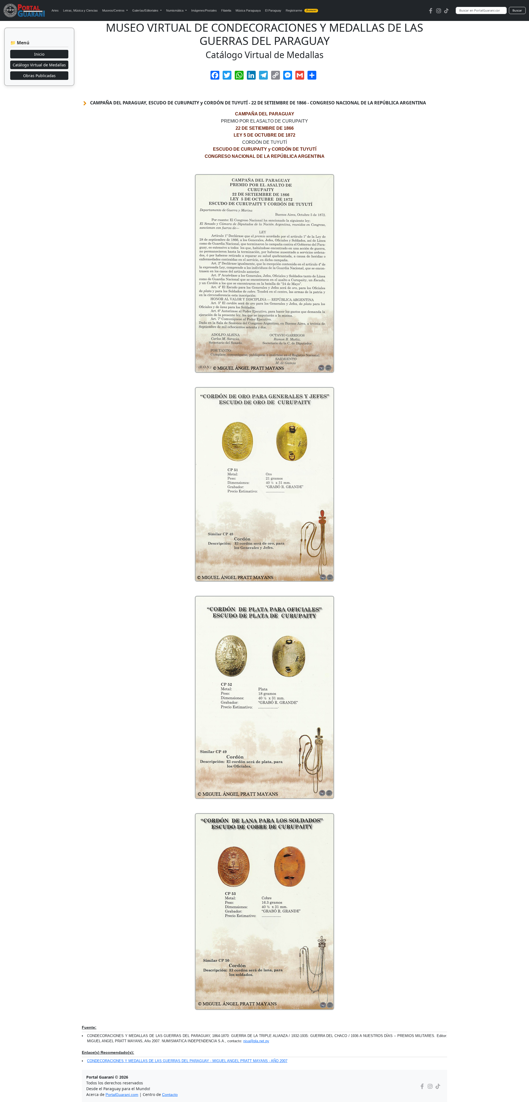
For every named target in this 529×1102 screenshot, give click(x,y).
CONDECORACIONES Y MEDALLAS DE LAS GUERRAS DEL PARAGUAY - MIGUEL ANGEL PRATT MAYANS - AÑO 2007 (187, 1061)
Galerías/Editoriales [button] (145, 10)
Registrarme (301, 10)
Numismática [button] (175, 10)
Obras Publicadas (39, 75)
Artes (55, 10)
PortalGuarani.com (122, 1094)
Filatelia (226, 10)
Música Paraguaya (248, 10)
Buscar (517, 10)
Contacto (170, 1094)
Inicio (39, 54)
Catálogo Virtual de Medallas (39, 64)
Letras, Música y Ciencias (80, 10)
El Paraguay (273, 10)
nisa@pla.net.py (256, 1041)
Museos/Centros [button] (113, 10)
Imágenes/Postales (204, 10)
